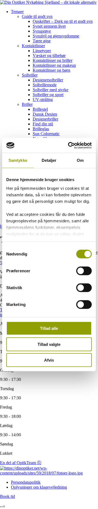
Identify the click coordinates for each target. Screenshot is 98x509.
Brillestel (40, 109)
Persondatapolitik (26, 482)
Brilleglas (41, 129)
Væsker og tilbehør (49, 55)
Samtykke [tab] (17, 160)
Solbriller (30, 75)
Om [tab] (80, 160)
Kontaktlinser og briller (52, 60)
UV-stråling (43, 99)
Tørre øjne (42, 41)
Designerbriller (45, 119)
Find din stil (43, 124)
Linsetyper (42, 50)
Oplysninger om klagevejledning (39, 487)
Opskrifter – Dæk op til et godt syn (63, 21)
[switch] (84, 271)
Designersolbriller (48, 80)
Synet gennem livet (49, 26)
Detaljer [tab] (49, 160)
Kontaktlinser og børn (51, 70)
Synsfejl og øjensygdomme (56, 36)
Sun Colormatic (46, 133)
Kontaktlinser (33, 45)
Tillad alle (49, 328)
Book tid (7, 496)
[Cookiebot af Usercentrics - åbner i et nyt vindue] (69, 145)
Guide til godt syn (37, 16)
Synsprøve (42, 31)
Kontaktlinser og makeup (54, 65)
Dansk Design (45, 114)
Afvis (49, 360)
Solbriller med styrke (50, 89)
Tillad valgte (49, 344)
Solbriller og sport (48, 94)
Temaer (17, 11)
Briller (27, 104)
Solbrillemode (45, 85)
